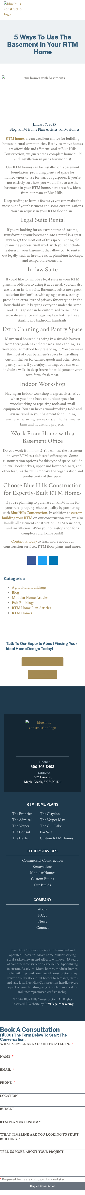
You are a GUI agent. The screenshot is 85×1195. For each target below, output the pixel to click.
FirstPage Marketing (59, 1004)
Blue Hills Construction (29, 512)
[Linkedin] (49, 936)
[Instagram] (42, 936)
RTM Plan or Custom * (20, 1122)
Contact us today (24, 541)
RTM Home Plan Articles (38, 129)
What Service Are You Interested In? (35, 1044)
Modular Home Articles (30, 597)
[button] (31, 560)
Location (9, 1096)
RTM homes (15, 138)
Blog (13, 129)
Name (5, 1056)
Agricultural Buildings (29, 587)
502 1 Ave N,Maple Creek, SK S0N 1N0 (42, 779)
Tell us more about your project (32, 1151)
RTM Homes (69, 129)
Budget (7, 1109)
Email (6, 1069)
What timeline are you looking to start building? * (39, 1136)
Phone (6, 1082)
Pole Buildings (23, 602)
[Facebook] (36, 936)
